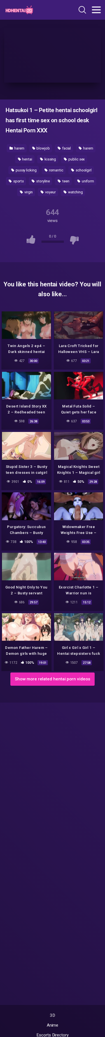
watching (75, 192)
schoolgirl (83, 170)
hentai (27, 159)
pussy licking (26, 170)
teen (65, 181)
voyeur (49, 192)
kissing (50, 159)
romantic (55, 170)
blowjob (43, 148)
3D (52, 1015)
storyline (42, 181)
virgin (28, 192)
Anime (53, 1025)
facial (66, 148)
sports (18, 181)
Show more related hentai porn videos (52, 678)
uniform (87, 181)
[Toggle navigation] (96, 9)
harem (18, 148)
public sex (76, 159)
